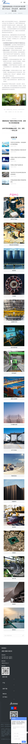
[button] (14, 679)
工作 (13, 111)
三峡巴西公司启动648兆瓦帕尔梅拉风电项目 (18, 173)
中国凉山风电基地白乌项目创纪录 (18, 150)
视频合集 (5, 693)
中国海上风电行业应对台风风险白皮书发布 (18, 158)
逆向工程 (14, 578)
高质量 (21, 111)
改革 (15, 111)
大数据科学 (14, 501)
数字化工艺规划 (14, 219)
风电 (4, 96)
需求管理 (14, 527)
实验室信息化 (14, 475)
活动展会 (4, 95)
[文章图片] (5, 144)
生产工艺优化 (14, 450)
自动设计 (14, 604)
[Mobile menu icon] (24, 2)
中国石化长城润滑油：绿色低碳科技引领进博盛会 (18, 143)
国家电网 (10, 111)
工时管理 (14, 296)
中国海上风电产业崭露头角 (16, 165)
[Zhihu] (12, 708)
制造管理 (14, 270)
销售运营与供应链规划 (14, 244)
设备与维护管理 (14, 347)
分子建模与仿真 (14, 424)
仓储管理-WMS (14, 321)
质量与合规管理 (14, 398)
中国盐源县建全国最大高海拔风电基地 (18, 180)
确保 (18, 111)
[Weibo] (15, 708)
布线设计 (14, 552)
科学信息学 (14, 373)
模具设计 (14, 629)
